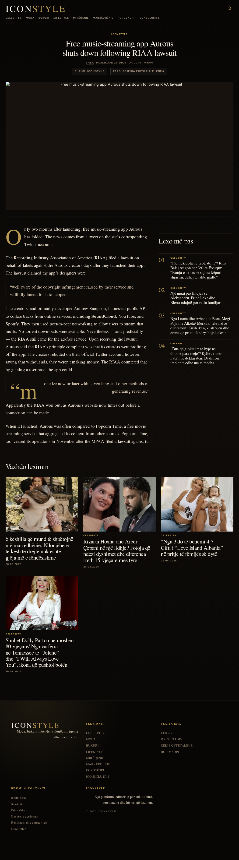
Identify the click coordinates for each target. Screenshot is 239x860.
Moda (30, 17)
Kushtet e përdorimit (25, 816)
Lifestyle (61, 17)
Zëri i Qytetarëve (177, 745)
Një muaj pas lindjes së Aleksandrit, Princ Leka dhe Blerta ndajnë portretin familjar (195, 297)
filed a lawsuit (121, 258)
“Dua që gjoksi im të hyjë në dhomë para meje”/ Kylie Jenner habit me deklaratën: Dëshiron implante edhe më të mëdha (196, 355)
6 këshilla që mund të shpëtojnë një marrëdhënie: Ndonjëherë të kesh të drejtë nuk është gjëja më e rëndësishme (39, 548)
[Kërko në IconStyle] (230, 8)
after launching (67, 229)
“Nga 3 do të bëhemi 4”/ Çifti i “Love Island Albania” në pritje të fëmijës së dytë (192, 547)
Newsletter (18, 829)
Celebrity (14, 17)
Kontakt (16, 804)
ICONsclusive (149, 17)
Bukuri (44, 17)
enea (90, 62)
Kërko (166, 733)
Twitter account (38, 244)
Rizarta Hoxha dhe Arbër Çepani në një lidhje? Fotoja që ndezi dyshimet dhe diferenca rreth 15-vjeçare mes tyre (116, 551)
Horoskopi (126, 17)
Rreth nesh (18, 798)
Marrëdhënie (103, 17)
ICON (36, 8)
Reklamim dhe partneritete (29, 823)
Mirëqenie (81, 17)
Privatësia (18, 810)
